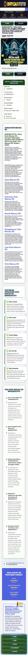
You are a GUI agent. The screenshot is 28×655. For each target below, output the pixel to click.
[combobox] (12, 9)
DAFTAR (20, 23)
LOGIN (7, 23)
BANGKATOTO (9, 147)
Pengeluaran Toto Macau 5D (13, 230)
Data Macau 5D (12, 180)
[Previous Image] (2, 51)
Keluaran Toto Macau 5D (11, 198)
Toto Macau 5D (12, 264)
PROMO (15, 636)
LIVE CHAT (15, 651)
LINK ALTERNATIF (15, 647)
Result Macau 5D (13, 213)
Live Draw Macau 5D (13, 248)
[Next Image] (26, 51)
